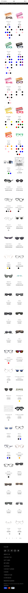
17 (16, 538)
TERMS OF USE (8, 574)
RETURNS (6, 563)
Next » (20, 538)
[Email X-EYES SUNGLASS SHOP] (18, 550)
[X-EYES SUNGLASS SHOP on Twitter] (5, 550)
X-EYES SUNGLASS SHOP (12, 583)
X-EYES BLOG (7, 577)
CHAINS (6, 571)
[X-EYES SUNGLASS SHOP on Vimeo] (12, 550)
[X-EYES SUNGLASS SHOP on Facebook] (8, 550)
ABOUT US (7, 554)
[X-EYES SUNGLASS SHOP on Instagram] (15, 550)
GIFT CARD (7, 560)
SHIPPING (7, 566)
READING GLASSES (9, 580)
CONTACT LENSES (9, 569)
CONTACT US (7, 557)
